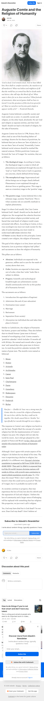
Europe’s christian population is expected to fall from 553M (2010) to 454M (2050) (21, 463)
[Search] (40, 600)
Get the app (32, 691)
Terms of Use (34, 667)
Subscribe (31, 3)
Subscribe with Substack (23, 662)
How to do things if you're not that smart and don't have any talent (15, 608)
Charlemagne (11, 381)
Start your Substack (16, 691)
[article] (22, 614)
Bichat (8, 404)
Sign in (39, 3)
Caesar (8, 374)
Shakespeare (10, 393)
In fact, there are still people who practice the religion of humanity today (21, 443)
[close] (38, 626)
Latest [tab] (10, 600)
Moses (8, 359)
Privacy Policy (23, 671)
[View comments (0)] (11, 25)
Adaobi (9, 18)
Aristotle (9, 366)
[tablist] (11, 573)
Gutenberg (10, 389)
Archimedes (10, 370)
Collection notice (34, 686)
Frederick (9, 400)
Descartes (9, 396)
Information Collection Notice (28, 669)
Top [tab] (4, 600)
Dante (8, 385)
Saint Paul (10, 378)
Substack (11, 696)
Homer (8, 362)
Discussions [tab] (18, 600)
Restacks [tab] (16, 573)
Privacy (18, 686)
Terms (24, 686)
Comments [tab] (7, 573)
